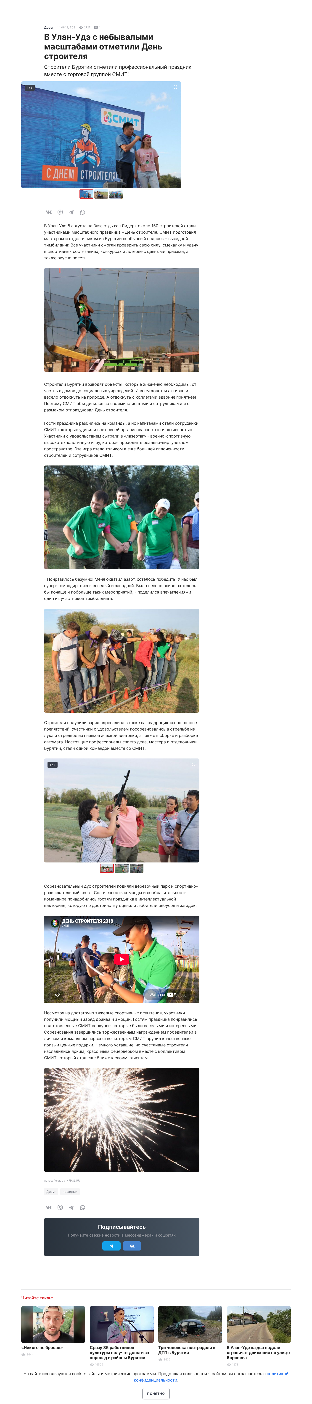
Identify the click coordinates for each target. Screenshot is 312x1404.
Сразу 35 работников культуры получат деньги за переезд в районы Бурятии (119, 1352)
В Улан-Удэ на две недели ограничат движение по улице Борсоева (258, 1352)
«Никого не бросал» (42, 1347)
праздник (70, 1191)
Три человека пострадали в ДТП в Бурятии (186, 1350)
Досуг (49, 27)
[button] (101, 194)
